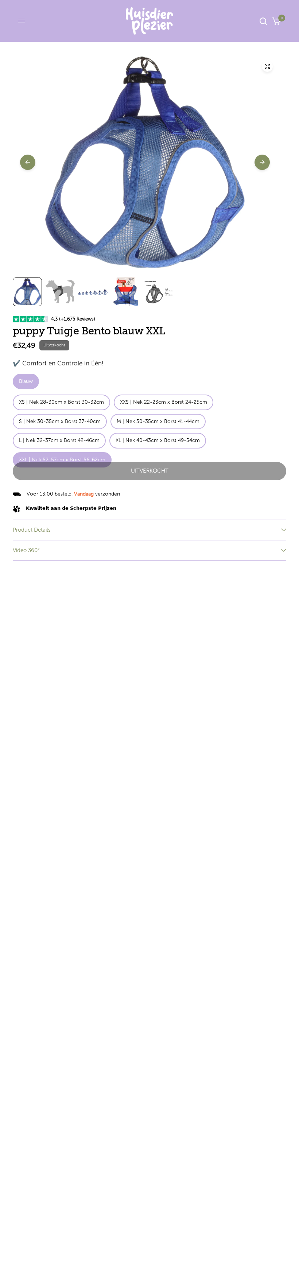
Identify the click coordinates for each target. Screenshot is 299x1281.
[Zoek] (263, 21)
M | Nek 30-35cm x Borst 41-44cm (158, 421)
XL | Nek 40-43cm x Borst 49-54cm (158, 440)
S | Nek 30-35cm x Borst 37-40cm (60, 421)
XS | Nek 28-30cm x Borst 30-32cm (61, 402)
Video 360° (26, 550)
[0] (275, 21)
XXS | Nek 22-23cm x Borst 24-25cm (163, 402)
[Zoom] (267, 66)
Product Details (32, 530)
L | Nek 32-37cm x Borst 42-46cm (59, 440)
